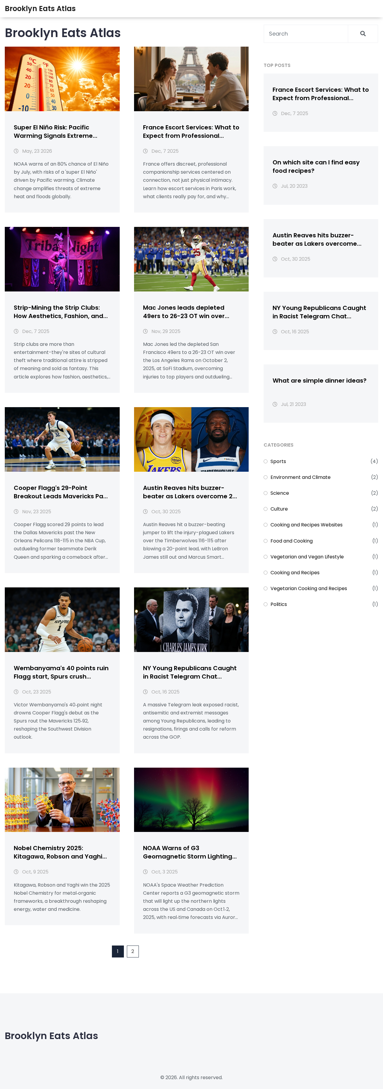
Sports (278, 461)
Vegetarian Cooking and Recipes (308, 588)
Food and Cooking (291, 540)
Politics (278, 604)
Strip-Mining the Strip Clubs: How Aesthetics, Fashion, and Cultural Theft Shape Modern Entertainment (58, 311)
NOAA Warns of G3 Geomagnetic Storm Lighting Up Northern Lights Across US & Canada (190, 852)
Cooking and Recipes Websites (306, 524)
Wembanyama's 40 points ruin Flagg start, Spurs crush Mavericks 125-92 (61, 672)
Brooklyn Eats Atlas (40, 8)
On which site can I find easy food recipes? (316, 166)
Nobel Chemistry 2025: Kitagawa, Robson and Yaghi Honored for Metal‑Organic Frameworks (58, 852)
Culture (279, 508)
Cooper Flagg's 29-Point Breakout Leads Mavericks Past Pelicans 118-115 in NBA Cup (61, 492)
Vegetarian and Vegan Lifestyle (307, 556)
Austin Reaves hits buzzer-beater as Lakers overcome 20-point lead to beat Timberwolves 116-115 (191, 492)
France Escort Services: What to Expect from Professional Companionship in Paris (191, 131)
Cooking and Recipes (295, 572)
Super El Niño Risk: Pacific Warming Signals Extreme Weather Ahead (53, 131)
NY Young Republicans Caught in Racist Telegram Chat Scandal (190, 672)
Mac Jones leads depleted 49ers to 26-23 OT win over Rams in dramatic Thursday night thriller (185, 311)
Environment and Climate (300, 477)
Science (279, 493)
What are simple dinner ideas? (320, 380)
